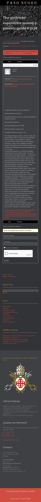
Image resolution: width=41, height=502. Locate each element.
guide (24, 46)
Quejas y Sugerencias (9, 322)
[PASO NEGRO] (22, 2)
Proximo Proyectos (8, 318)
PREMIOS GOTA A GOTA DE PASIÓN (14, 415)
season (34, 46)
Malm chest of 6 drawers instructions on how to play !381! (19, 335)
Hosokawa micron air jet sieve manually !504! (15, 341)
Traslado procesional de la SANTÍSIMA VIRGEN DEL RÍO (20, 412)
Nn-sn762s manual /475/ (9, 343)
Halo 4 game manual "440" (10, 337)
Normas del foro (15, 41)
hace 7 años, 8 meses (19, 53)
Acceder (6, 260)
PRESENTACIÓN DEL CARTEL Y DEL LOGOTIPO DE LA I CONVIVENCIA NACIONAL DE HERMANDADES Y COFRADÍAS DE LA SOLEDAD (20, 408)
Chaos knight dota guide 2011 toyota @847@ (15, 339)
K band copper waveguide (27, 210)
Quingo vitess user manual (12, 210)
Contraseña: (7, 241)
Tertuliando (6, 308)
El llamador (6, 314)
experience (14, 46)
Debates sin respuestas (9, 276)
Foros (8, 41)
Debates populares (8, 274)
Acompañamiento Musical (10, 312)
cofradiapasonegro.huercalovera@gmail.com (14, 471)
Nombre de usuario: (9, 235)
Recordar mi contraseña (11, 248)
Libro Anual (6, 320)
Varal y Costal (7, 316)
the (4, 48)
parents (29, 46)
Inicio (4, 41)
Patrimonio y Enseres (9, 310)
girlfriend (20, 46)
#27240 (35, 65)
